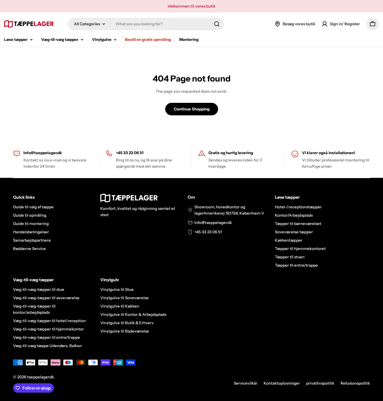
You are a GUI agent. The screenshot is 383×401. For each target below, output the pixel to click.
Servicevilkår (245, 383)
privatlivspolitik (320, 383)
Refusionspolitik (355, 383)
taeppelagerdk (40, 376)
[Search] (217, 24)
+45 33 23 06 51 (208, 231)
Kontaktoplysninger (282, 383)
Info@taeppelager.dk (42, 152)
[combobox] (146, 24)
